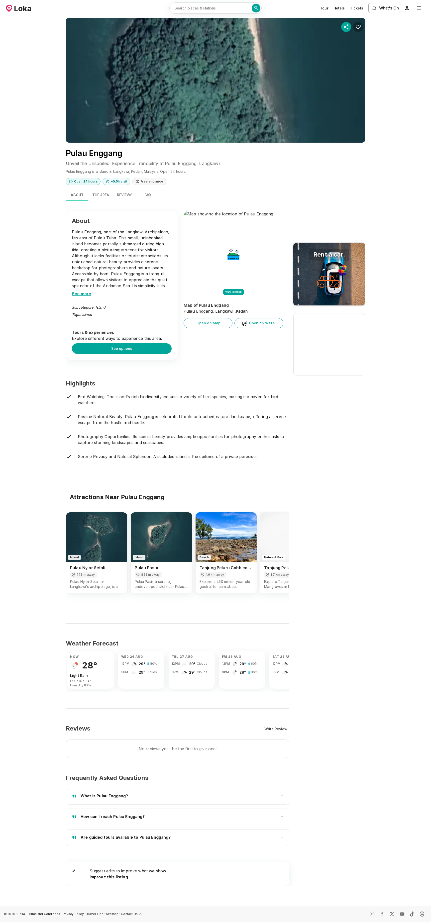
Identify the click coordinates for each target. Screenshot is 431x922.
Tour (324, 8)
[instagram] (372, 914)
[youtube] (402, 914)
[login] (407, 8)
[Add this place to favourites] (358, 27)
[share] (346, 27)
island (87, 314)
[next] (279, 557)
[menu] (419, 8)
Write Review (275, 729)
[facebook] (382, 914)
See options (121, 348)
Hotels (339, 8)
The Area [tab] (100, 195)
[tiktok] (412, 914)
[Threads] (422, 914)
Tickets (356, 8)
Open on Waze (262, 323)
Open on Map (209, 323)
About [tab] (77, 195)
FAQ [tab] (147, 195)
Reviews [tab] (124, 195)
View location (233, 291)
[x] (392, 914)
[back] (76, 557)
